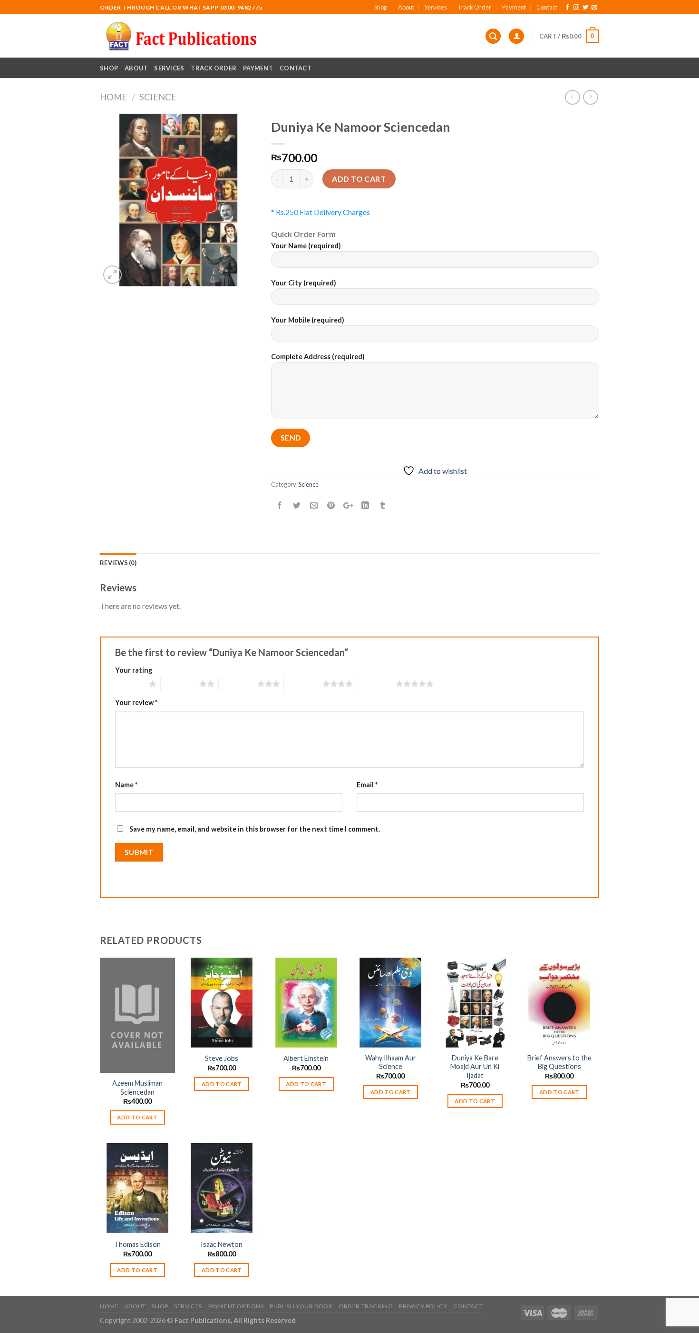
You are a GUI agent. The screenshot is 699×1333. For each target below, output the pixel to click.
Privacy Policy (423, 1306)
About (406, 7)
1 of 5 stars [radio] (129, 683)
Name (126, 785)
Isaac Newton (222, 1244)
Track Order (474, 7)
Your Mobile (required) (307, 320)
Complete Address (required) (318, 357)
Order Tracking (366, 1306)
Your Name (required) (306, 246)
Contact (546, 7)
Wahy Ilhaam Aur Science (390, 1062)
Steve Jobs (221, 1058)
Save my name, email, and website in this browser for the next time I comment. (254, 829)
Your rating (133, 670)
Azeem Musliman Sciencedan (137, 1087)
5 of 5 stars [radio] (376, 683)
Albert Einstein (306, 1058)
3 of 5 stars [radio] (238, 683)
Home (113, 97)
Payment (514, 7)
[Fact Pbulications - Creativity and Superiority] (181, 36)
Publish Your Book (301, 1306)
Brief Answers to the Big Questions (559, 1062)
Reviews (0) (118, 563)
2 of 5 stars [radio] (180, 683)
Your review (136, 702)
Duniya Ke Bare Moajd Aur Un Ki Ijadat (474, 1066)
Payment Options (236, 1306)
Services (436, 7)
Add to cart (359, 178)
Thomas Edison (137, 1244)
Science (157, 97)
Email (367, 785)
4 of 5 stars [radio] (303, 683)
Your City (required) (303, 283)
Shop (380, 7)
